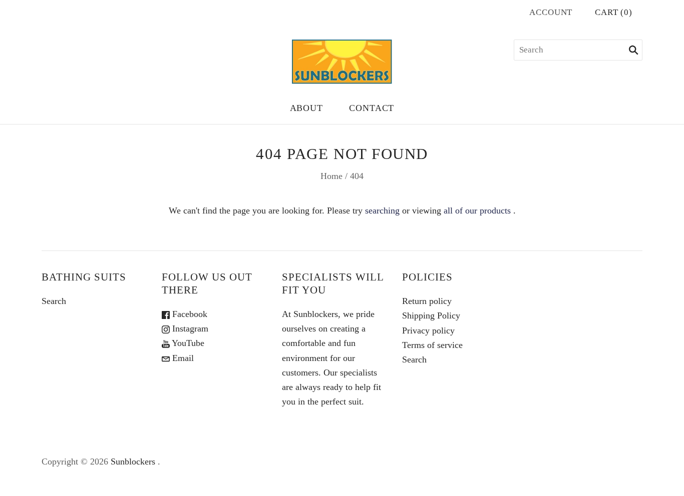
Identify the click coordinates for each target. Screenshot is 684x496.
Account (550, 12)
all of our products (477, 211)
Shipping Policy (431, 315)
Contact (371, 108)
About (306, 108)
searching (382, 211)
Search (54, 301)
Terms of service (432, 345)
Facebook (188, 314)
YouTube (187, 343)
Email (182, 358)
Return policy (427, 301)
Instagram (189, 329)
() (613, 12)
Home (331, 176)
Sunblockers (133, 461)
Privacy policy (428, 331)
